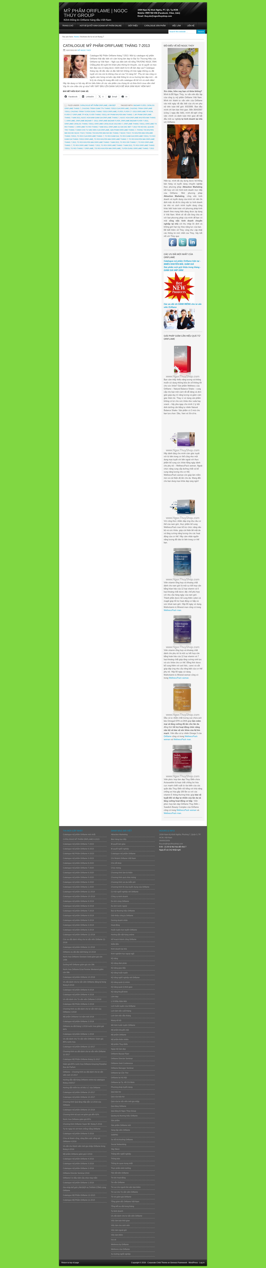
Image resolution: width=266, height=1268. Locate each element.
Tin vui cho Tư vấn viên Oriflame (124, 1192)
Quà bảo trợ (116, 1092)
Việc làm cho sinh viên (120, 1225)
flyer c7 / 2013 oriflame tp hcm (138, 111)
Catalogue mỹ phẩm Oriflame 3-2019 (78, 930)
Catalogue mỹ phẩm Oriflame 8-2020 (78, 863)
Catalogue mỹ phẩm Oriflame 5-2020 (78, 877)
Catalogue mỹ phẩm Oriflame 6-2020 (78, 873)
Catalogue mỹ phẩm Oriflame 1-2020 (78, 887)
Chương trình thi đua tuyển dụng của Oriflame (130, 887)
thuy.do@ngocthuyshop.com (171, 844)
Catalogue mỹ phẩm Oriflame (93, 105)
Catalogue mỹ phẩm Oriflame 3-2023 (78, 858)
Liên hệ (190, 26)
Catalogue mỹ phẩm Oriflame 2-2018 (78, 1021)
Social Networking (118, 1144)
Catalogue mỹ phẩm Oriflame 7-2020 (78, 868)
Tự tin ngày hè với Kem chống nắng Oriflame (81, 1129)
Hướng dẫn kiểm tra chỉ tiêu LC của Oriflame (81, 1088)
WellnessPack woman (179, 678)
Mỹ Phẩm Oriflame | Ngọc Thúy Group (96, 13)
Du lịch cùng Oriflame (120, 901)
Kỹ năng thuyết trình (119, 992)
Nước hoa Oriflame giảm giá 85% (77, 1119)
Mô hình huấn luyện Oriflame (123, 1025)
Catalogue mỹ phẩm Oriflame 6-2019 (78, 915)
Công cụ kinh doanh (119, 896)
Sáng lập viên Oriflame (120, 1130)
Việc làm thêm (117, 1235)
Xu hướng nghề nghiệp (121, 1254)
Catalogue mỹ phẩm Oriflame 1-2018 (78, 1034)
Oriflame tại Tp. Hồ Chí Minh (123, 1082)
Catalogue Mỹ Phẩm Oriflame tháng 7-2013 (106, 46)
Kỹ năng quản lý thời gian (121, 987)
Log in (202, 1263)
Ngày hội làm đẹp (118, 1049)
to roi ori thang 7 (128, 142)
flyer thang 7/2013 (98, 114)
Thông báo (115, 1159)
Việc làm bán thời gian (120, 1221)
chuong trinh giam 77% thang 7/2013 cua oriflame (105, 108)
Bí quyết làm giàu (118, 844)
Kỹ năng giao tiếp (118, 968)
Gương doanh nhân (119, 920)
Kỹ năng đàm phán (119, 963)
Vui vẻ (113, 1240)
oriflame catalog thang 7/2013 (78, 124)
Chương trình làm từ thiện (122, 873)
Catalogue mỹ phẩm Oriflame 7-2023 (78, 844)
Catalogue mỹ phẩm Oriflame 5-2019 (78, 920)
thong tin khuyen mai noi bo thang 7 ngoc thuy (108, 133)
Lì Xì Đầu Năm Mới (119, 1001)
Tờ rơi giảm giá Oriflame (121, 1197)
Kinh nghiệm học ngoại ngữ (122, 954)
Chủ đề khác (116, 863)
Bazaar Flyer (139, 105)
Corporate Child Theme (157, 1263)
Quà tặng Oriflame (118, 1106)
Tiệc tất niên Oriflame (120, 1173)
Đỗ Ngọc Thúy (84, 50)
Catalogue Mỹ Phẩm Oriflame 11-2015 (79, 1200)
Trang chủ (67, 26)
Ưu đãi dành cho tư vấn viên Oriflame (126, 1216)
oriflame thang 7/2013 (134, 124)
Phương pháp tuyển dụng (122, 1087)
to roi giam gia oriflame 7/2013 (134, 136)
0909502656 (164, 841)
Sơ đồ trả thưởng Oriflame (122, 1140)
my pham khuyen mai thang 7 (120, 114)
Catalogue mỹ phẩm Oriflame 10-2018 (79, 977)
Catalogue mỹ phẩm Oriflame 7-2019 (78, 911)
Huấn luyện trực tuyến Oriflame (124, 930)
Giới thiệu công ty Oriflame (122, 915)
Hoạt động (115, 925)
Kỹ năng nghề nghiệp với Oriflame (125, 977)
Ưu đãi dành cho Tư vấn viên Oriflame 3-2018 (82, 999)
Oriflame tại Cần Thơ (119, 1073)
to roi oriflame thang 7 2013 (86, 145)
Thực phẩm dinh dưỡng (121, 1168)
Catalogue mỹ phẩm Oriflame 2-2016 (78, 1168)
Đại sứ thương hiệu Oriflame (123, 911)
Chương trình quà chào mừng (123, 877)
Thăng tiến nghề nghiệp (121, 1154)
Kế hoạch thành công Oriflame (123, 939)
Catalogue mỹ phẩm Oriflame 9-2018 (78, 990)
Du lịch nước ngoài (119, 906)
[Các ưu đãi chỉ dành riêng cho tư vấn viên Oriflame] (179, 328)
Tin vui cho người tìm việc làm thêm (126, 1187)
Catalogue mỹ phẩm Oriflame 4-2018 (78, 995)
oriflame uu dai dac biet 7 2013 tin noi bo (128, 127)
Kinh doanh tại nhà (119, 949)
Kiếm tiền (115, 944)
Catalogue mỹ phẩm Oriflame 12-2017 (79, 1047)
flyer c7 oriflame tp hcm (76, 114)
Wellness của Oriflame (120, 1249)
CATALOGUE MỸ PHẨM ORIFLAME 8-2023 (81, 839)
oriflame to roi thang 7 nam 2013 (92, 127)
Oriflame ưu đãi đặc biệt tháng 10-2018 (79, 952)
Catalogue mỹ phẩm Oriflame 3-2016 (78, 1164)
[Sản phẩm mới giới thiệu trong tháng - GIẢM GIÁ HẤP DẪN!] (179, 302)
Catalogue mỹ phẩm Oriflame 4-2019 (78, 925)
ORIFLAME (70, 121)
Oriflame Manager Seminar (122, 1068)
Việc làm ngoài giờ (119, 1230)
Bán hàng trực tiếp (118, 839)
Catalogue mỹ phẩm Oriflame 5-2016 (78, 1134)
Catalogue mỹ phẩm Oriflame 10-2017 (79, 1092)
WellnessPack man (172, 610)
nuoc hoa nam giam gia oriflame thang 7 (100, 118)
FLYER (120, 111)
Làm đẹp (112, 105)
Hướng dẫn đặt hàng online (122, 935)
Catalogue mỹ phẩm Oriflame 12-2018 (79, 935)
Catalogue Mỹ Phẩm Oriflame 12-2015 (79, 1195)
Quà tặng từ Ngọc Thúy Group (123, 1111)
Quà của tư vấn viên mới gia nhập (125, 1101)
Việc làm (176, 26)
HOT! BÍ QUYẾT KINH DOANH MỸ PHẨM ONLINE (99, 27)
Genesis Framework (178, 1263)
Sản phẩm (115, 1120)
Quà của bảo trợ (118, 1097)
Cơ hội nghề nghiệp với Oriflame (124, 892)
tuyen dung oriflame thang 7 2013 (138, 148)
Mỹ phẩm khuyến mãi (120, 1030)
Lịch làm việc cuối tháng (121, 1011)
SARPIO (114, 1135)
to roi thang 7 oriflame (82, 148)
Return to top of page (70, 1263)
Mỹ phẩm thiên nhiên (120, 1039)
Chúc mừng (116, 868)
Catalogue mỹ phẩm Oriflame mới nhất (79, 834)
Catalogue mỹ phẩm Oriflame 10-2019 (79, 896)
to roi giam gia (112, 136)
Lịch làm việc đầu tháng (121, 1016)
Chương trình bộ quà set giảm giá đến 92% (81, 1114)
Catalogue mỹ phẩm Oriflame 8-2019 (78, 906)
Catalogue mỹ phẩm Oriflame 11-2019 (79, 892)
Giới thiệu (133, 26)
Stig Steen (115, 1149)
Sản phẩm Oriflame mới (121, 1125)
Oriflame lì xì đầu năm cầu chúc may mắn (80, 1178)
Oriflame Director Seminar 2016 (76, 1173)
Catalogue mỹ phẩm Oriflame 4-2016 (78, 1159)
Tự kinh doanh (117, 1211)
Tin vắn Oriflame (118, 1182)
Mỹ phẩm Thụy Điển (119, 1044)
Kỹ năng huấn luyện (119, 973)
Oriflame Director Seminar (122, 1058)
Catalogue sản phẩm (155, 26)
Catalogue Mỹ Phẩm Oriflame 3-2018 (78, 1004)
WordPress (193, 1263)
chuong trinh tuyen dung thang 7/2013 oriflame (94, 111)
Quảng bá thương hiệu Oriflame (124, 1116)
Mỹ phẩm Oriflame (118, 1035)
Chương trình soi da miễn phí (123, 882)
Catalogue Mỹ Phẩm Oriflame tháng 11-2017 (81, 1059)
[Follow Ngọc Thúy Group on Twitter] (183, 242)
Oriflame (167, 736)
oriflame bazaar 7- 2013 (87, 121)
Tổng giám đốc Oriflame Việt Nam (125, 1201)
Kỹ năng (114, 958)
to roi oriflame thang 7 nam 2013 (116, 145)
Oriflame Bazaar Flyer (109, 121)
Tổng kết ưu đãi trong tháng (122, 1206)
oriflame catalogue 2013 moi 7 (108, 124)
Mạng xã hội (116, 1020)
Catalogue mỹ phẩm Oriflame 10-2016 (79, 1110)
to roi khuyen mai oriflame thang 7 (111, 139)
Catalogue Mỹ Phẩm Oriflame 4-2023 (78, 854)
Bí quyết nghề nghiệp (120, 849)
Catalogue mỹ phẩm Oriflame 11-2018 (79, 947)
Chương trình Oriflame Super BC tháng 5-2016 (82, 1124)
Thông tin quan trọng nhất (122, 1163)
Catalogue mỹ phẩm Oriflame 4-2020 (78, 882)
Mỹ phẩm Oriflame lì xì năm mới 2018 (78, 1017)
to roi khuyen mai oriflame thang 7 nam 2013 (98, 142)
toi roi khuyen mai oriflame (107, 148)
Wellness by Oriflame (120, 1244)
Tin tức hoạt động (118, 1178)
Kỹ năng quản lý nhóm (120, 982)
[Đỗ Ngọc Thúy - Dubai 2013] (183, 151)
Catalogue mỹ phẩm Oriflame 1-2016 (78, 1183)
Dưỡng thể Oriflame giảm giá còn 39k (78, 965)
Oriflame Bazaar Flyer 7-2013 (134, 121)
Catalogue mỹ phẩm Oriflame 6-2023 (78, 849)
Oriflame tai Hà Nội (119, 1078)
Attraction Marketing (119, 834)
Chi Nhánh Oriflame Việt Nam (123, 858)
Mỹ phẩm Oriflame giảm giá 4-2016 (77, 1154)
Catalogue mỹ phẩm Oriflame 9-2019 (78, 901)
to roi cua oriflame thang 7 (90, 136)
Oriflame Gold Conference (122, 1063)
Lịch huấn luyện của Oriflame (123, 1006)
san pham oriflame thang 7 (123, 130)
